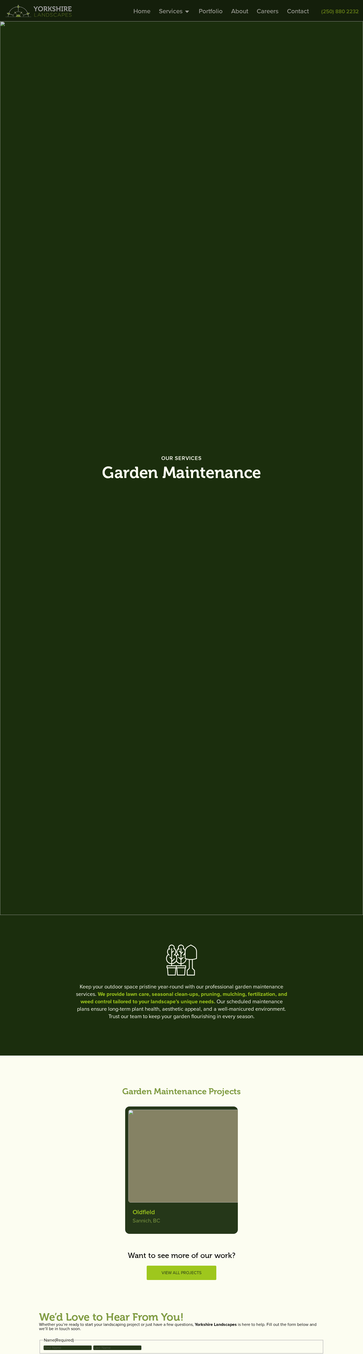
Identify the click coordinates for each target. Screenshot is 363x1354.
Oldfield (144, 1212)
